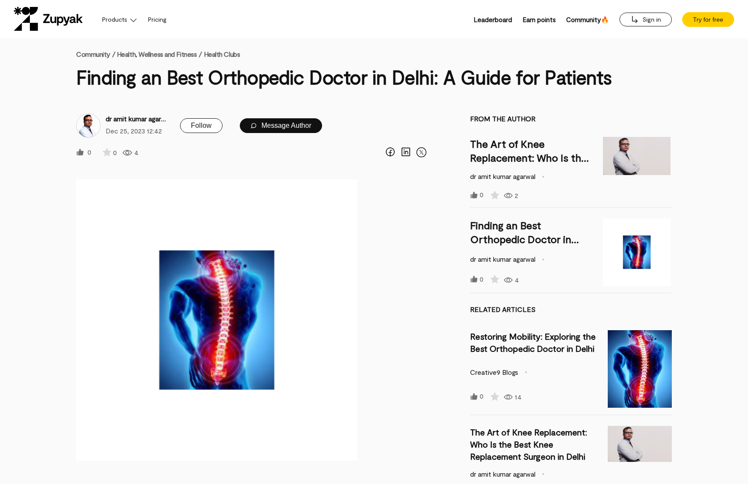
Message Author (285, 125)
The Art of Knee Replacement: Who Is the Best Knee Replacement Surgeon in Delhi (528, 444)
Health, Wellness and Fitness (157, 54)
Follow (201, 125)
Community (95, 54)
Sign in (651, 19)
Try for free (708, 19)
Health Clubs (222, 54)
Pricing (157, 19)
